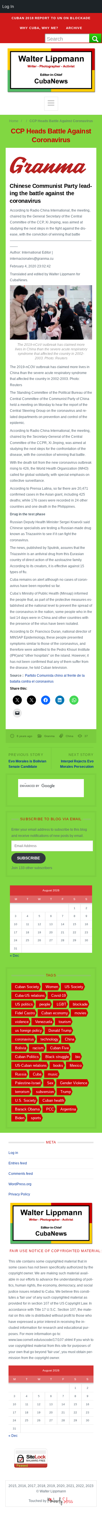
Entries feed (17, 1163)
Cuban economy (54, 1013)
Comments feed (20, 1174)
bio (77, 1057)
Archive (74, 28)
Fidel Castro (25, 1013)
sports (36, 1118)
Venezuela (43, 1022)
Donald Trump (59, 1030)
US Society (74, 987)
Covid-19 (58, 995)
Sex (50, 1083)
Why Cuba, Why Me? (39, 28)
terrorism (22, 1092)
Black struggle (57, 1057)
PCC (50, 1109)
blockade (80, 1004)
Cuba (37, 1074)
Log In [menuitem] (8, 6)
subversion (45, 1092)
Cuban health (53, 1100)
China (69, 736)
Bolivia (20, 1048)
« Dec (14, 956)
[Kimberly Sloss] (60, 1501)
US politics (24, 1004)
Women (52, 987)
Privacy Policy (19, 1194)
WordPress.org (19, 1184)
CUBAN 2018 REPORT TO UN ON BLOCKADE (51, 18)
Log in (13, 1153)
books (58, 1065)
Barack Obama (27, 1109)
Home (13, 121)
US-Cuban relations (31, 1065)
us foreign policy (28, 1030)
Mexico (76, 1065)
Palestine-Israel (28, 1083)
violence (22, 1022)
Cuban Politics (27, 1057)
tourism (65, 1022)
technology (49, 1039)
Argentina (68, 1109)
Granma (49, 736)
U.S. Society (25, 1100)
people (44, 1004)
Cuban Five (59, 1048)
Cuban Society (27, 987)
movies (80, 1013)
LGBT (61, 1004)
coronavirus (24, 1039)
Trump (65, 1092)
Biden (19, 1118)
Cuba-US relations (30, 995)
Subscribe (28, 858)
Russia (20, 1074)
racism (38, 1048)
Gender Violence (73, 1083)
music (53, 1074)
